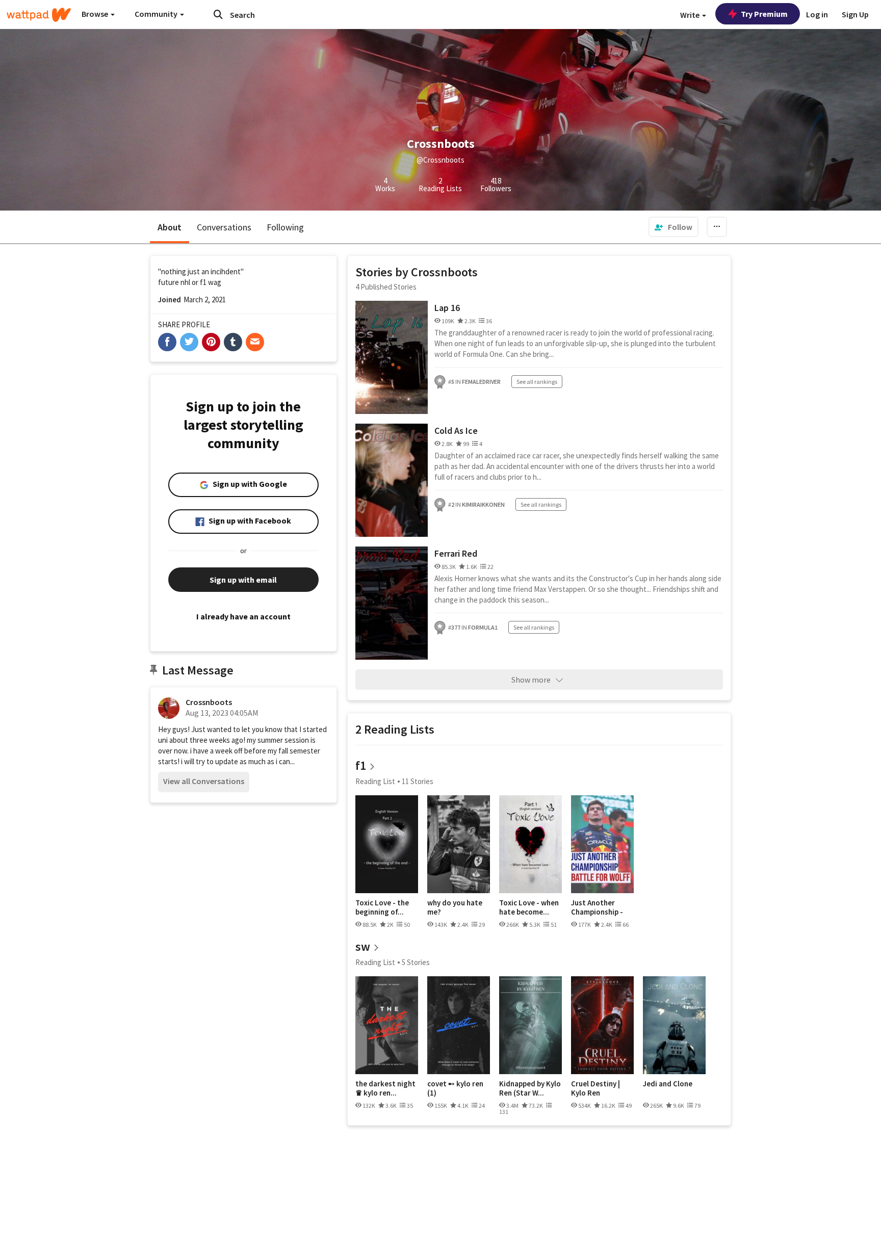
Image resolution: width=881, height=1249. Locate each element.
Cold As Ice (456, 430)
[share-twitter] (189, 342)
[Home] (39, 15)
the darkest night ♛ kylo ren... (385, 1088)
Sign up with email (243, 580)
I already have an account (243, 616)
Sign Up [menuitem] (855, 14)
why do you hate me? (454, 907)
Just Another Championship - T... (597, 907)
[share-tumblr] (233, 342)
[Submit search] (218, 14)
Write (690, 15)
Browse (96, 14)
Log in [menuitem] (817, 14)
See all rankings (536, 381)
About (170, 227)
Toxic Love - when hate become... (529, 907)
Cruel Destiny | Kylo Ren (595, 1088)
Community (157, 14)
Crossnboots (209, 702)
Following (285, 227)
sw (362, 946)
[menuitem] (673, 227)
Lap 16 (447, 308)
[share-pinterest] (211, 342)
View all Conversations (203, 781)
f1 (360, 765)
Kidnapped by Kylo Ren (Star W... (530, 1088)
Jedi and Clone (667, 1083)
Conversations (224, 227)
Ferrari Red (455, 553)
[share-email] (255, 342)
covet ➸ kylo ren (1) (455, 1088)
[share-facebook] (167, 342)
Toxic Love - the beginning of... (382, 907)
